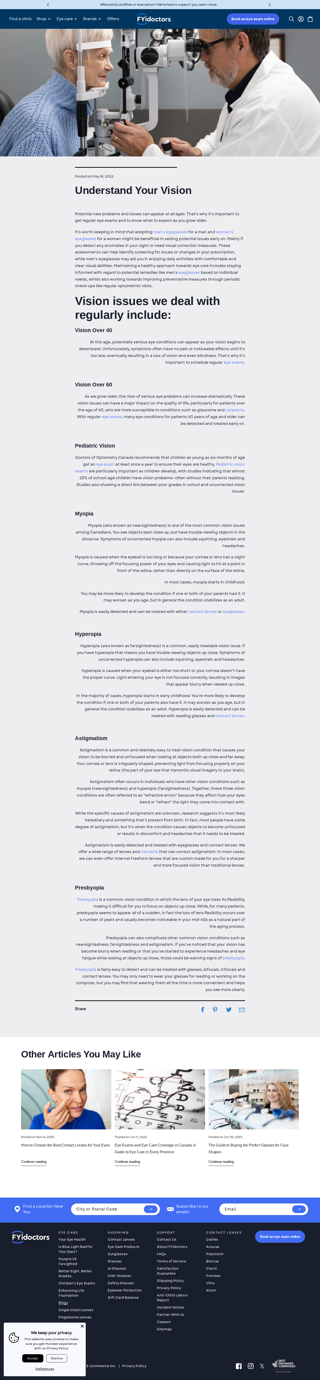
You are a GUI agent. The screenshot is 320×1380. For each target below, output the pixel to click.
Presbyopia (87, 899)
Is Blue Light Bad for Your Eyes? (76, 1249)
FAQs (161, 1254)
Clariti (211, 1268)
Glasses (115, 1261)
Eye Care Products (123, 1246)
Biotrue (212, 1261)
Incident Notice (170, 1307)
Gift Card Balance (123, 1297)
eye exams (234, 362)
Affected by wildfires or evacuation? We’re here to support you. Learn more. (158, 4)
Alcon (211, 1290)
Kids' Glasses (119, 1275)
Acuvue (212, 1246)
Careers (164, 1322)
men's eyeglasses (170, 232)
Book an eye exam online (253, 19)
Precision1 (214, 1254)
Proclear (213, 1275)
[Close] (82, 1326)
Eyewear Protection (124, 1290)
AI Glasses (117, 1268)
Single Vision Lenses (76, 1310)
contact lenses (202, 611)
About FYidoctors (172, 1246)
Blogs (63, 1302)
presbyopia (233, 958)
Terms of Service (171, 1261)
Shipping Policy (170, 1280)
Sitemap (164, 1329)
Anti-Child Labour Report (172, 1297)
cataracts (235, 410)
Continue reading (33, 1162)
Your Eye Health (72, 1239)
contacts (149, 851)
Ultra (210, 1283)
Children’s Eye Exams (77, 1283)
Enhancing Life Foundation (71, 1293)
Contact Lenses (121, 1239)
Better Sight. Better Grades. (75, 1273)
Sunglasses (118, 1254)
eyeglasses (189, 272)
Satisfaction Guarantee (167, 1271)
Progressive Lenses (75, 1317)
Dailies (212, 1239)
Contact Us (166, 1239)
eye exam (105, 464)
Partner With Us (170, 1314)
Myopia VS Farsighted (68, 1261)
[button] (270, 4)
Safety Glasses (121, 1283)
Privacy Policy (169, 1288)
